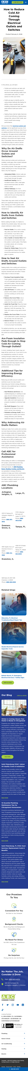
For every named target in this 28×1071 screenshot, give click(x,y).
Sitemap (18, 1066)
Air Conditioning (6, 1043)
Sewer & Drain (5, 1038)
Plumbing (4, 1033)
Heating (3, 1048)
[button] (26, 2)
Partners (3, 1066)
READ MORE (7, 756)
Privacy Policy (9, 1066)
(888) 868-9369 (11, 582)
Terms (14, 1066)
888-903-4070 (18, 2)
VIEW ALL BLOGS (8, 682)
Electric (3, 1054)
